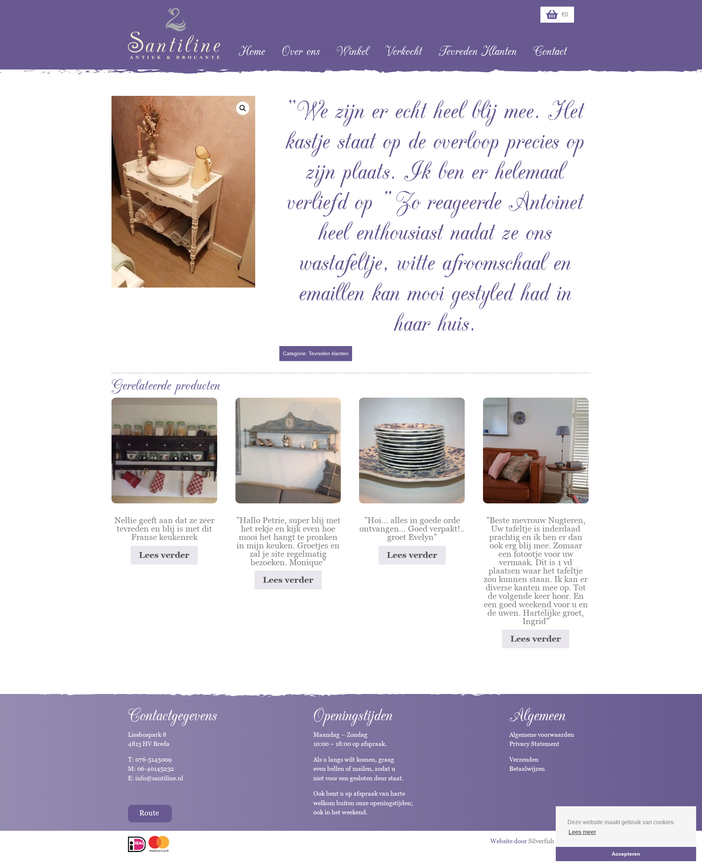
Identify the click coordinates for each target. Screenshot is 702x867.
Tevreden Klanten (477, 51)
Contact (549, 51)
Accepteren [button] (626, 854)
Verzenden (524, 759)
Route (149, 813)
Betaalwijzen (527, 768)
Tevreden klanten (328, 353)
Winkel (352, 51)
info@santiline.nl (159, 778)
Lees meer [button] (582, 832)
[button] (242, 108)
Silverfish (541, 841)
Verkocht (403, 51)
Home (251, 51)
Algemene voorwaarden (541, 734)
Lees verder (164, 555)
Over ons (301, 51)
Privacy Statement (534, 743)
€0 (565, 14)
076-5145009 (153, 759)
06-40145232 (155, 768)
